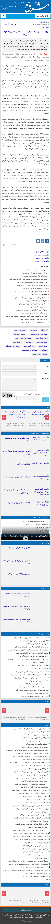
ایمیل (47, 372)
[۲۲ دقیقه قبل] (40, 442)
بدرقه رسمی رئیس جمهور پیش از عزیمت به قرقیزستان (16, 607)
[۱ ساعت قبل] (40, 455)
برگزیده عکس (44, 588)
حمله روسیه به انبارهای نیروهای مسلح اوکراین (34, 815)
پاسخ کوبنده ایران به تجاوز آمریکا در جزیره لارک (33, 687)
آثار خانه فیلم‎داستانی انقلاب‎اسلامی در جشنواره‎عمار (31, 285)
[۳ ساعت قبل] (40, 468)
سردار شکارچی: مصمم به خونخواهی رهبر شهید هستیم (31, 729)
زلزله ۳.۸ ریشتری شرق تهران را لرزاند (18, 503)
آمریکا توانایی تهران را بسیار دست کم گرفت (35, 738)
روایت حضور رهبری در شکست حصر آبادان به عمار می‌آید (25, 33)
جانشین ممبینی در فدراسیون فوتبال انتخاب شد (16, 562)
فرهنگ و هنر (41, 16)
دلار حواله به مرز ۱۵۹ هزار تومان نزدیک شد (35, 521)
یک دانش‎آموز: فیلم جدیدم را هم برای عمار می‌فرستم (31, 298)
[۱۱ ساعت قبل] (13, 893)
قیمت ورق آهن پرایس (12, 346)
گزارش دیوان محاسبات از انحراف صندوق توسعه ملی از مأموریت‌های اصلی (25, 870)
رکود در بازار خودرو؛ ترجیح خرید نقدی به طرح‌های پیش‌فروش (14, 424)
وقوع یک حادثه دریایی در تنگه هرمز (37, 693)
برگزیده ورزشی (44, 543)
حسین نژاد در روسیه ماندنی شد (38, 812)
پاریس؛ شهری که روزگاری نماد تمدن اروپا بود (34, 867)
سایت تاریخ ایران (20, 330)
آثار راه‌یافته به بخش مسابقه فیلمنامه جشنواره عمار (31, 282)
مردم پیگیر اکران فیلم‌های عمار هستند (35, 276)
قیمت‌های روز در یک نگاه (41, 517)
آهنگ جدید (16, 342)
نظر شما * (45, 379)
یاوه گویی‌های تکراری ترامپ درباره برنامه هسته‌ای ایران (31, 690)
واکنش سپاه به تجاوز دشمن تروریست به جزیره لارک (32, 665)
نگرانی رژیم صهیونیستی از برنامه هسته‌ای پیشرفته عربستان (30, 756)
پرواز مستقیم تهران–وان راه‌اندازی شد (36, 873)
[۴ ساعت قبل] (40, 481)
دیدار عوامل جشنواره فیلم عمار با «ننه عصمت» (33, 270)
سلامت (47, 884)
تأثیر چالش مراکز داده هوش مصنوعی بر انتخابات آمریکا (31, 772)
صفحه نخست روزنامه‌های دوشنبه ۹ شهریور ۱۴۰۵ (16, 620)
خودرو (47, 407)
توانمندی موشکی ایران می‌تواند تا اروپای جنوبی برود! (32, 672)
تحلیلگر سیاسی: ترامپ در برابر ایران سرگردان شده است (30, 830)
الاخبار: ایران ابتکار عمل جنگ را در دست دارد (34, 775)
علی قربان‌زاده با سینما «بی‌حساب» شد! (35, 307)
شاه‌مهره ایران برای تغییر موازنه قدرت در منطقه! (33, 641)
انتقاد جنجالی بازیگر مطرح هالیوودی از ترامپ (34, 696)
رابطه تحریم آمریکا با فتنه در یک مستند (35, 294)
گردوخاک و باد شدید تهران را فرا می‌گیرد (36, 842)
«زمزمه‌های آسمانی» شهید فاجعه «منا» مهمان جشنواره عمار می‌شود (26, 316)
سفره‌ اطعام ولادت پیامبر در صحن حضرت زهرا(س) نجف (31, 833)
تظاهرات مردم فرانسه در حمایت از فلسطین (34, 796)
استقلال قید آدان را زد (41, 858)
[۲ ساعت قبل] (40, 552)
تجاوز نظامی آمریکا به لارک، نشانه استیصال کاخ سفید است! (30, 790)
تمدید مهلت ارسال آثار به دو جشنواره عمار (34, 313)
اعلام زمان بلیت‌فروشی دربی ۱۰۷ (19, 547)
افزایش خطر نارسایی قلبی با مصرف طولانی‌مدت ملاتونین (39, 901)
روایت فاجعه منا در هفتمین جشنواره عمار (34, 322)
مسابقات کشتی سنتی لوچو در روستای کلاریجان (18, 594)
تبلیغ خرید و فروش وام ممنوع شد (37, 799)
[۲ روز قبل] (37, 416)
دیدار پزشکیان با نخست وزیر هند (38, 732)
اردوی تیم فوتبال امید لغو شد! (39, 662)
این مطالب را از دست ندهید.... (39, 433)
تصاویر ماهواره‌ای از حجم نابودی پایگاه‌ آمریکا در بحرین (31, 653)
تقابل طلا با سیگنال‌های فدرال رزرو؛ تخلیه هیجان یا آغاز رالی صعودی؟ (27, 750)
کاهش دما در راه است (23, 464)
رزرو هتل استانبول (20, 334)
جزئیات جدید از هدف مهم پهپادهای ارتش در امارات (32, 809)
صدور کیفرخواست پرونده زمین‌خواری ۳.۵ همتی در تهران (17, 491)
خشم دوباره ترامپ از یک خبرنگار (38, 855)
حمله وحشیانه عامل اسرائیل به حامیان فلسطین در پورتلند (30, 678)
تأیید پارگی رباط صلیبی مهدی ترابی (19, 573)
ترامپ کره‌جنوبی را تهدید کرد (39, 821)
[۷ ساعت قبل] (37, 893)
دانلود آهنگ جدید (42, 338)
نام (48, 366)
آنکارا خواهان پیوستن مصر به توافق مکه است (34, 759)
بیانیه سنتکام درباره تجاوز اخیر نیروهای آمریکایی (33, 656)
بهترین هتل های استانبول (39, 334)
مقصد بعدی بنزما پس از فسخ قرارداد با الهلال (34, 787)
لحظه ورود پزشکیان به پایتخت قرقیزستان (35, 852)
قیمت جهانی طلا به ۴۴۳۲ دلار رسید (37, 524)
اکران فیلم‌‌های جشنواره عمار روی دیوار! (35, 288)
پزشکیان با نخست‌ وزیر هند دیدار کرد (36, 735)
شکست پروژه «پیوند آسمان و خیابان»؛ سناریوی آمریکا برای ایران (28, 864)
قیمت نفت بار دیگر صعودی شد (38, 681)
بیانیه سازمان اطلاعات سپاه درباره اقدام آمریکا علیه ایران (31, 647)
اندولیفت (45, 350)
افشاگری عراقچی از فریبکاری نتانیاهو (37, 744)
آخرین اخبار (45, 725)
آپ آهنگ (44, 330)
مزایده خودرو (43, 346)
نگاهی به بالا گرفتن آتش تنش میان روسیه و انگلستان (31, 824)
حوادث (47, 701)
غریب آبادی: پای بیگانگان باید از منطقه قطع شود (33, 793)
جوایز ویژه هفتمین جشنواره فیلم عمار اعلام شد (32, 319)
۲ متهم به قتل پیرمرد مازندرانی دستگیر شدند (17, 439)
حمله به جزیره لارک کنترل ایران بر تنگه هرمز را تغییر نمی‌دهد (29, 806)
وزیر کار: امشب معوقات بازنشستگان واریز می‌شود (16, 452)
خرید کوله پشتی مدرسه (40, 354)
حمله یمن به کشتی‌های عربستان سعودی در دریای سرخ (31, 753)
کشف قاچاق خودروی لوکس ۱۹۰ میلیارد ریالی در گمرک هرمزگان (38, 424)
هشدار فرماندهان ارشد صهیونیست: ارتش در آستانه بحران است (28, 861)
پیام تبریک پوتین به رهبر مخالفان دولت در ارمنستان (32, 778)
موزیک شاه (33, 330)
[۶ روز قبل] (13, 416)
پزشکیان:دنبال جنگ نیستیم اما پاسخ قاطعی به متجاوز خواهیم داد (28, 650)
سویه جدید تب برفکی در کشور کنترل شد (35, 846)
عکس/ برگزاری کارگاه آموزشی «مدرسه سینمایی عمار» (30, 310)
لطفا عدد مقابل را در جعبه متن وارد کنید (37, 394)
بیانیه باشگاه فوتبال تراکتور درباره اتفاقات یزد (34, 684)
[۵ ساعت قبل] (40, 507)
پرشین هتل (28, 342)
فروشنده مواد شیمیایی (29, 350)
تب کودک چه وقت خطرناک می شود (15, 901)
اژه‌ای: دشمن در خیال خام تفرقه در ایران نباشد (34, 769)
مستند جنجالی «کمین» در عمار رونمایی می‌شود (32, 304)
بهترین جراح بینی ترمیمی (23, 338)
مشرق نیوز (32, 6)
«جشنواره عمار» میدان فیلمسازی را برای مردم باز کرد (31, 291)
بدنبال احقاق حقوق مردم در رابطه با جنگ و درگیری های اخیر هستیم (27, 762)
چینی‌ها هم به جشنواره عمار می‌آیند (36, 301)
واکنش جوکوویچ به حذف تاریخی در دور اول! (34, 747)
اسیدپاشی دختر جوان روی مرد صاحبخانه (17, 477)
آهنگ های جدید (42, 342)
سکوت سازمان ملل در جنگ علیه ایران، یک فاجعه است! (31, 818)
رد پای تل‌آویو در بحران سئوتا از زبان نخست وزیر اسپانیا (31, 784)
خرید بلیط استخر (29, 346)
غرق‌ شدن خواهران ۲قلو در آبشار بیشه (36, 644)
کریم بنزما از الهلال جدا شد (39, 668)
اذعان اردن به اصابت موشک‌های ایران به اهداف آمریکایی (30, 638)
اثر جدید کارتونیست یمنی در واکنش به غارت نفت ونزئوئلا (30, 836)
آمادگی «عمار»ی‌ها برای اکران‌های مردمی (34, 273)
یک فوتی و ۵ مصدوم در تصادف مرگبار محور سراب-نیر (14, 718)
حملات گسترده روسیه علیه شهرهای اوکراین (34, 781)
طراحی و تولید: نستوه (25, 921)
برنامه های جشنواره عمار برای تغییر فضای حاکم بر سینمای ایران (28, 279)
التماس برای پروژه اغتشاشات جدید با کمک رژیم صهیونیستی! (29, 674)
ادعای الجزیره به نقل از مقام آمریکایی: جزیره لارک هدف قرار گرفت (27, 659)
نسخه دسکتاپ (25, 910)
